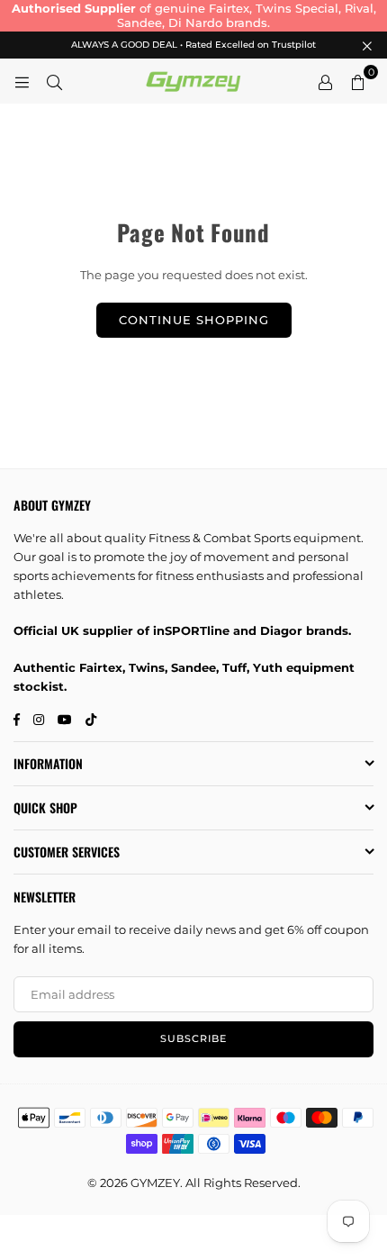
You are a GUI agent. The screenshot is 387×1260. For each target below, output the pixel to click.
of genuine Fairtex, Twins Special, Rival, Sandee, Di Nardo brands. (194, 15)
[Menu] (21, 81)
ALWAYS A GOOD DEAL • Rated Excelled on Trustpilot (193, 45)
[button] (357, 81)
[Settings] (325, 81)
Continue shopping (194, 320)
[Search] (54, 81)
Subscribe (193, 1038)
